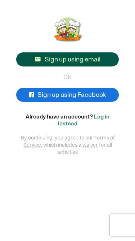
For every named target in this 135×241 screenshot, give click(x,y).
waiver (90, 145)
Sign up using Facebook (71, 95)
